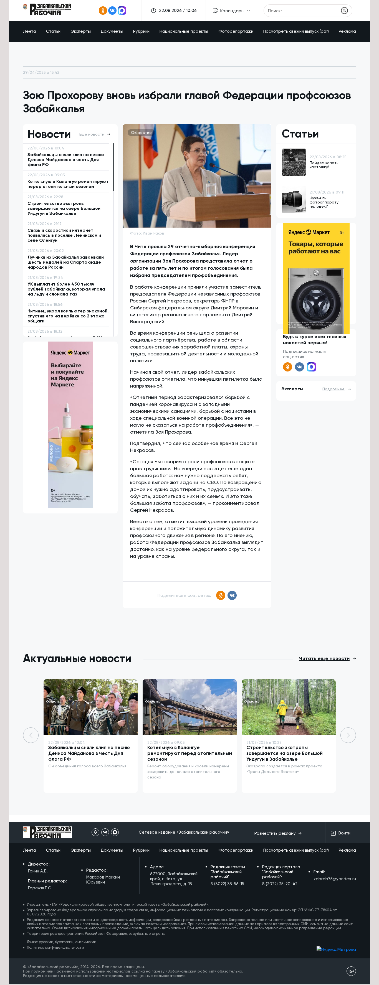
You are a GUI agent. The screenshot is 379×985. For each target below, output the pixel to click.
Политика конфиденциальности (55, 947)
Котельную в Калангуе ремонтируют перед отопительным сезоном (189, 753)
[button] (348, 735)
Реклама (347, 31)
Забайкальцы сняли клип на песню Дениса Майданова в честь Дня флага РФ (89, 753)
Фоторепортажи (235, 31)
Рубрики (141, 31)
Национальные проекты (184, 31)
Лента (29, 31)
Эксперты (81, 31)
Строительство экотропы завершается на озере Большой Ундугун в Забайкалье (284, 753)
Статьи (53, 31)
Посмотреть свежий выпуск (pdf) (296, 31)
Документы (112, 31)
